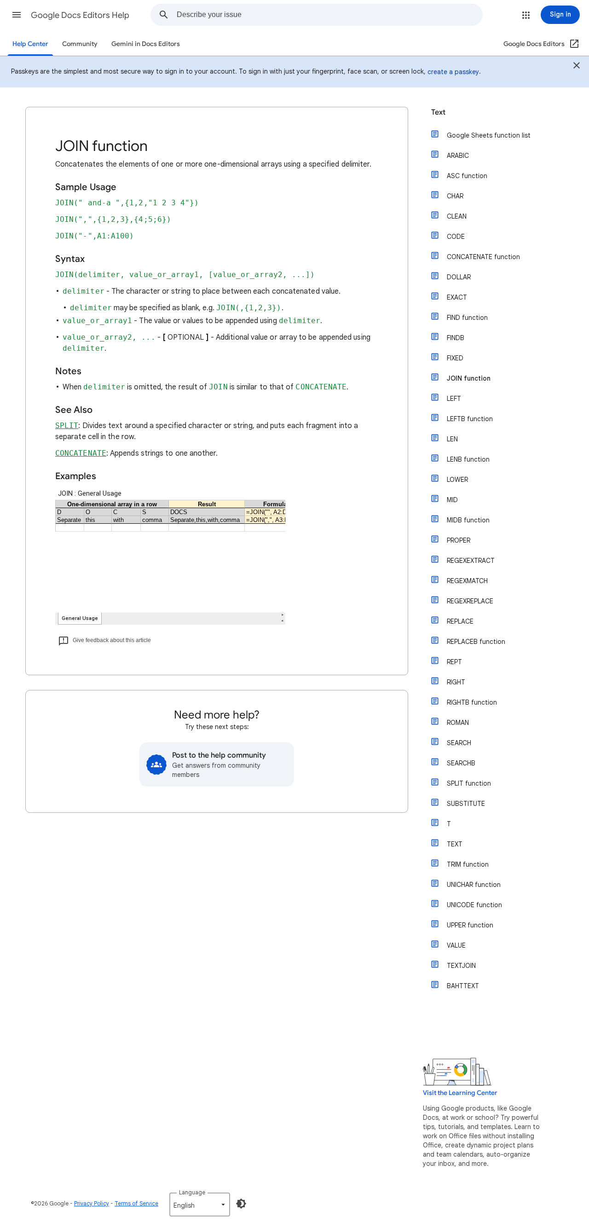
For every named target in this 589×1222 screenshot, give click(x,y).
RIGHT (456, 682)
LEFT (454, 398)
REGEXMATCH (467, 581)
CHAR (455, 196)
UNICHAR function (474, 884)
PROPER (458, 540)
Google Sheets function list (489, 135)
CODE (456, 236)
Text (438, 112)
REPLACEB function (476, 641)
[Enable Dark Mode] (241, 1204)
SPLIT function (469, 783)
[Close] (576, 67)
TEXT (454, 844)
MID (452, 500)
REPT (454, 662)
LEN (452, 439)
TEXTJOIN (461, 965)
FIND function (467, 317)
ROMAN (458, 722)
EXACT (457, 297)
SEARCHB (461, 763)
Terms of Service (136, 1203)
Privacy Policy (91, 1203)
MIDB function (468, 520)
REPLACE (460, 621)
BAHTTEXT (463, 986)
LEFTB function (470, 419)
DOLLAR (459, 277)
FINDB (455, 338)
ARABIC (458, 155)
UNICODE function (474, 905)
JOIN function (469, 378)
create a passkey (453, 72)
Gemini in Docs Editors (145, 44)
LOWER (457, 479)
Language (192, 1192)
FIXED (455, 358)
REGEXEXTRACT (471, 560)
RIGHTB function (472, 702)
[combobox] (329, 14)
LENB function (468, 459)
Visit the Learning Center (460, 1093)
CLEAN (457, 216)
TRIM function (468, 864)
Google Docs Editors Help (80, 15)
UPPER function (470, 925)
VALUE (456, 945)
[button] (17, 15)
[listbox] (199, 1204)
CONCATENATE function (483, 257)
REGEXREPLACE (470, 601)
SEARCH (459, 743)
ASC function (467, 176)
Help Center (30, 44)
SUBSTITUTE (466, 803)
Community (80, 44)
